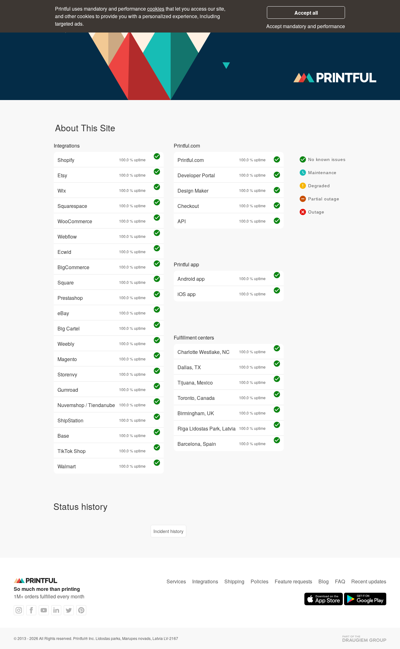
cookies (155, 8)
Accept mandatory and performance (305, 26)
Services (176, 581)
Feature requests (293, 581)
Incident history (168, 531)
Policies (259, 581)
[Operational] (157, 156)
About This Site (85, 127)
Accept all (306, 12)
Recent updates (368, 581)
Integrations (205, 581)
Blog (323, 581)
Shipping (234, 581)
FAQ (340, 581)
